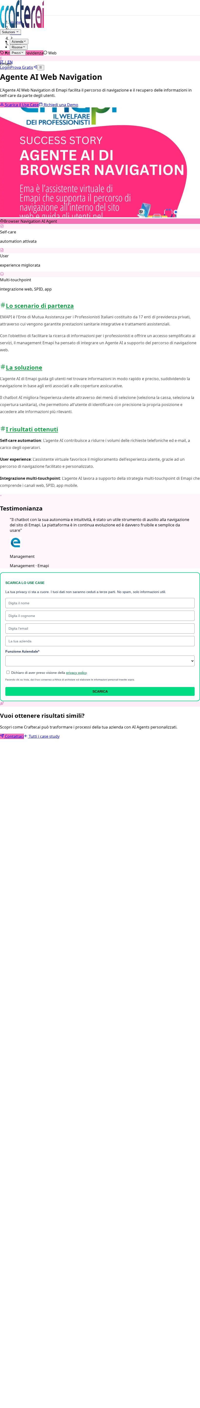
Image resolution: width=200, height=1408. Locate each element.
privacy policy (76, 673)
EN (10, 62)
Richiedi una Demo (60, 104)
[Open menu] (40, 67)
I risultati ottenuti (32, 429)
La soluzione (24, 367)
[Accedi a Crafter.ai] (35, 67)
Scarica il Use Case (21, 104)
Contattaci (14, 736)
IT (2, 62)
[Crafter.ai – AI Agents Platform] (22, 26)
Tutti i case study (44, 736)
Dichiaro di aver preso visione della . (49, 673)
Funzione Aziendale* (22, 651)
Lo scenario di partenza (40, 306)
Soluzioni (9, 32)
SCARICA (100, 691)
